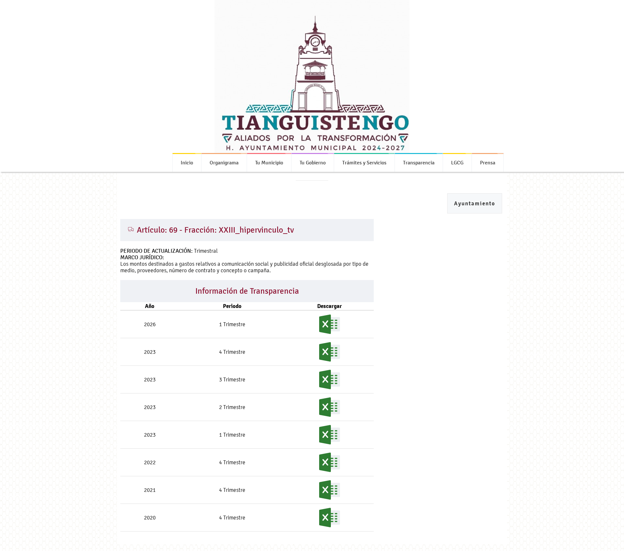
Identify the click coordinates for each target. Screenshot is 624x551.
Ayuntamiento (474, 203)
